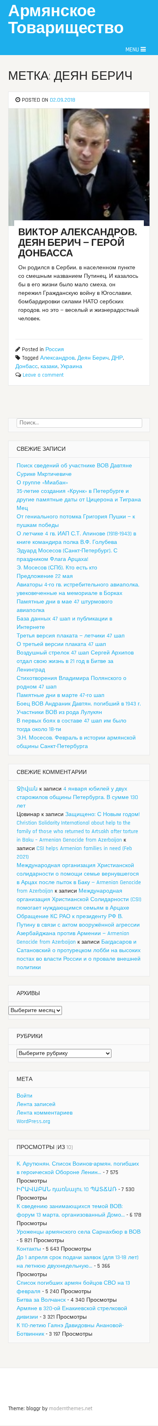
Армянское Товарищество (66, 20)
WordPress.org (33, 1121)
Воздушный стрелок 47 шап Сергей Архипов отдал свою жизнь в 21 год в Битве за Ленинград (75, 661)
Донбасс (26, 366)
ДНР (117, 358)
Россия (54, 349)
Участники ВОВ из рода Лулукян (59, 712)
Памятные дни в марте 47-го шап (61, 695)
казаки (49, 366)
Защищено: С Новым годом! (102, 814)
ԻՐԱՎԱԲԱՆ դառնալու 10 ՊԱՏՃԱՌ (67, 1189)
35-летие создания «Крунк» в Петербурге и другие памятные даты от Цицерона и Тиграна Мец (79, 500)
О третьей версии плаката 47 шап (61, 644)
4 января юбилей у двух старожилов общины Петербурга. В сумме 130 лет (77, 797)
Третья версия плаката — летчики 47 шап (71, 635)
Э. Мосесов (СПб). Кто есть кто (57, 567)
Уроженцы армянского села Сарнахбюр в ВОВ (79, 1232)
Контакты (29, 1249)
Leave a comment (43, 375)
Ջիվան (27, 789)
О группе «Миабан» (42, 482)
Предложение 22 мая (45, 576)
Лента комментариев (45, 1113)
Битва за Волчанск (41, 1300)
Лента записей (36, 1104)
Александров (57, 358)
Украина (71, 366)
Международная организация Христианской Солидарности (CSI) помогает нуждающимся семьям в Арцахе (79, 899)
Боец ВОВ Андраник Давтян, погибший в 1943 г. (79, 704)
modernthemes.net (70, 1408)
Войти (24, 1096)
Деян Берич (93, 358)
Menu (133, 49)
